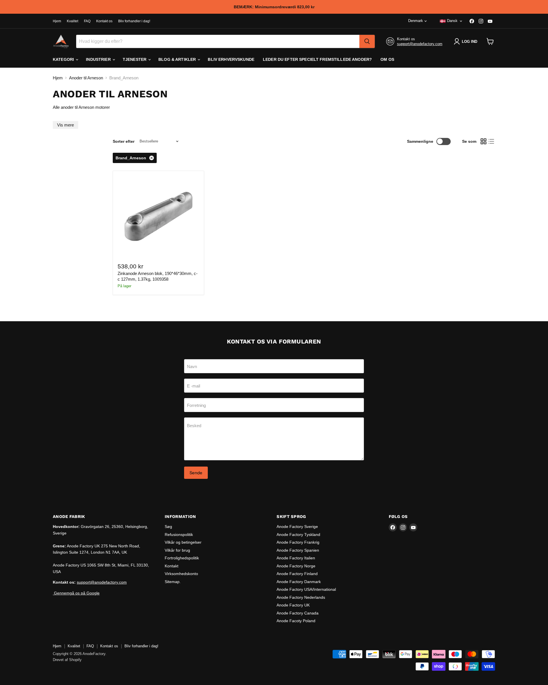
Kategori (64, 59)
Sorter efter (123, 141)
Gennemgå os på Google (76, 593)
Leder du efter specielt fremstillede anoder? (317, 59)
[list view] (491, 141)
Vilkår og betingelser (183, 542)
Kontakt (171, 566)
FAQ (87, 21)
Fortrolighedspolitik (182, 558)
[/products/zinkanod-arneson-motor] (158, 216)
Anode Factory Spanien (298, 550)
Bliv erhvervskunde (231, 59)
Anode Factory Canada (298, 613)
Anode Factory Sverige (297, 526)
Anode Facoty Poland (296, 620)
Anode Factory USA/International (306, 589)
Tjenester (135, 59)
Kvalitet (72, 21)
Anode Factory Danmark (299, 581)
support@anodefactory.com (419, 44)
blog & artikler (177, 59)
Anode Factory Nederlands (301, 597)
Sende (196, 472)
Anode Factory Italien (296, 558)
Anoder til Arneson (86, 77)
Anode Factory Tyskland (298, 534)
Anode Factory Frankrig (298, 542)
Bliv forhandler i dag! (134, 21)
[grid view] (483, 141)
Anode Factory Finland (297, 573)
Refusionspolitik (179, 534)
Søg (168, 526)
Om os (387, 59)
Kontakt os (104, 21)
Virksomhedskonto (181, 573)
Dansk (452, 21)
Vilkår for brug (177, 550)
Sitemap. (173, 581)
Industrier (99, 59)
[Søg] (367, 41)
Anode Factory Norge (296, 566)
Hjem (57, 21)
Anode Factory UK (293, 605)
